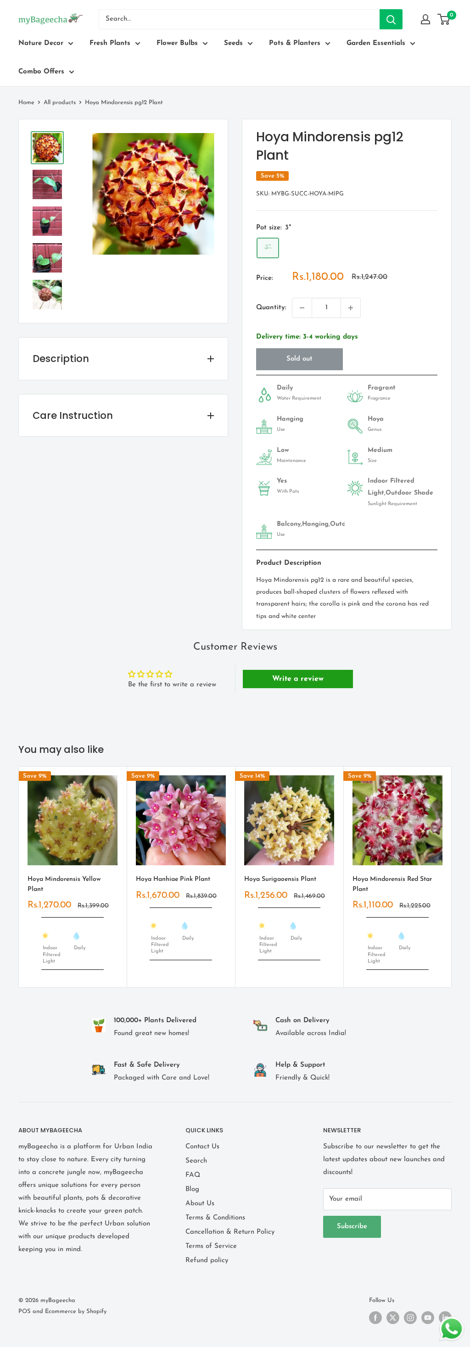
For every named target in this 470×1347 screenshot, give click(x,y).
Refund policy (206, 1260)
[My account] (425, 19)
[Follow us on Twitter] (392, 1317)
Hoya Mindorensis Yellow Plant (64, 884)
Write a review (298, 679)
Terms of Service (211, 1246)
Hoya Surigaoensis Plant (280, 879)
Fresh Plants (110, 43)
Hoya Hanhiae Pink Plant (173, 879)
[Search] (391, 19)
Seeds (233, 43)
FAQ (192, 1175)
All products (60, 103)
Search (196, 1161)
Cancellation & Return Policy (229, 1232)
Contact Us (202, 1146)
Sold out (299, 359)
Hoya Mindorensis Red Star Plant (392, 884)
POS (24, 1311)
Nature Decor (40, 43)
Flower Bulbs (177, 43)
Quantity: (271, 307)
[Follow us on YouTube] (427, 1317)
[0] (444, 19)
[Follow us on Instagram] (410, 1317)
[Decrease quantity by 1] (302, 307)
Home (26, 103)
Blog (192, 1189)
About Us (199, 1203)
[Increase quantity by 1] (350, 307)
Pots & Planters (294, 43)
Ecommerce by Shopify (75, 1311)
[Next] (452, 877)
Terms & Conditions (215, 1217)
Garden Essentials (376, 43)
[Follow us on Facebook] (375, 1317)
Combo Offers (41, 71)
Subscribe (352, 1226)
